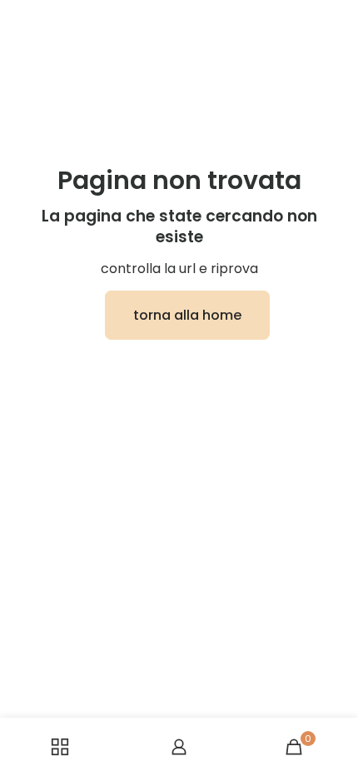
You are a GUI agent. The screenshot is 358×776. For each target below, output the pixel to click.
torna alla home (187, 315)
